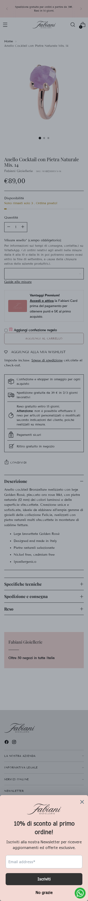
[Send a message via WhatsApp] (80, 893)
